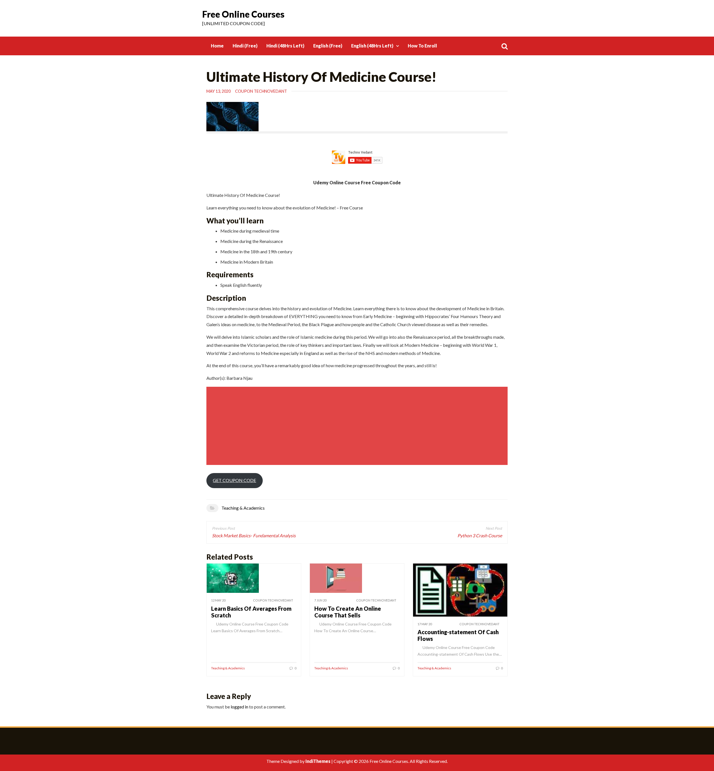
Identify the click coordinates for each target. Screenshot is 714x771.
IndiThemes (318, 761)
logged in (239, 706)
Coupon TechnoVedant (261, 91)
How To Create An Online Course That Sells (347, 612)
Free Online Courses (243, 14)
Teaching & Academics (243, 507)
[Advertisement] (357, 426)
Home (217, 45)
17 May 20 (425, 624)
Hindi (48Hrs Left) (285, 45)
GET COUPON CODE (234, 480)
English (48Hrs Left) (372, 45)
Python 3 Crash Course (479, 535)
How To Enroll (422, 45)
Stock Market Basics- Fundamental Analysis (254, 535)
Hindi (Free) (245, 45)
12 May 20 (218, 600)
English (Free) (327, 45)
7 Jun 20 (320, 600)
